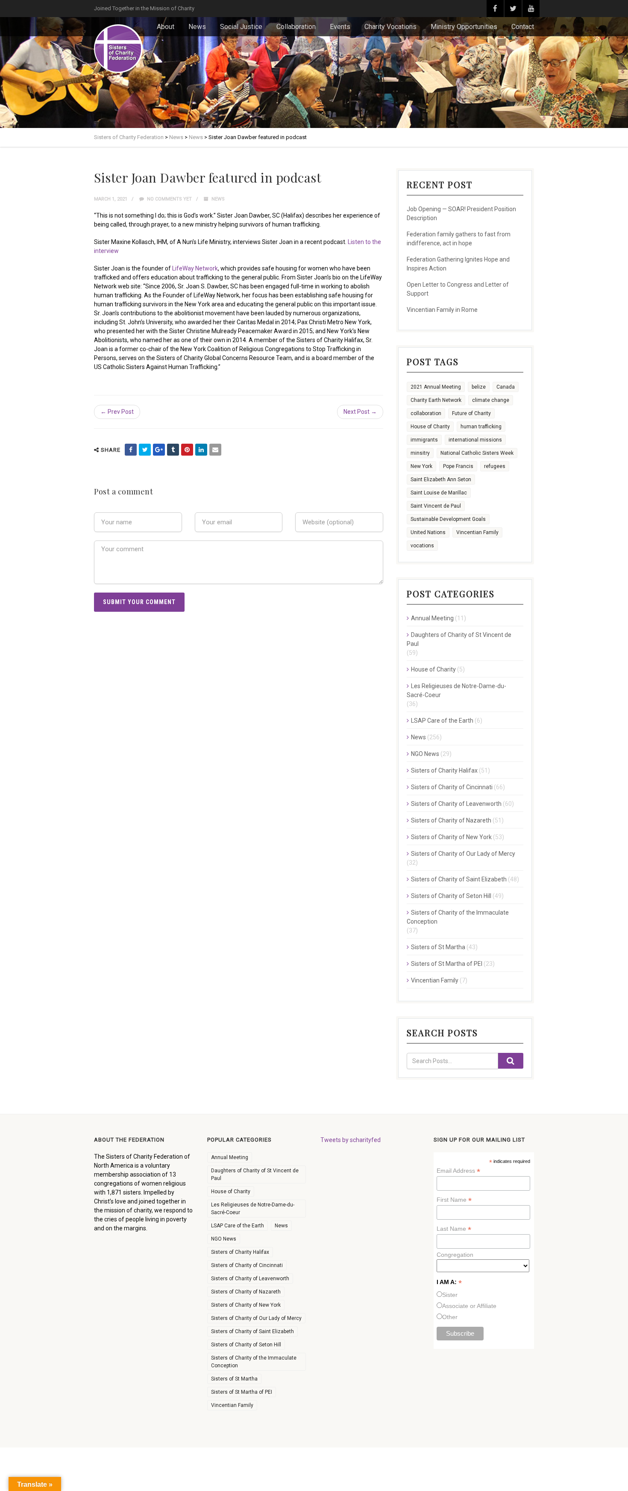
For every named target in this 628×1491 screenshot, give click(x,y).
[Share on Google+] (159, 450)
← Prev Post (117, 411)
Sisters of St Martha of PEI (446, 963)
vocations (422, 546)
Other (450, 1317)
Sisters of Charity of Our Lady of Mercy (463, 853)
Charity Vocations (390, 27)
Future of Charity (471, 413)
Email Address (458, 1171)
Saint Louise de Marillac (439, 493)
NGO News (425, 753)
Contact (522, 27)
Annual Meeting (432, 618)
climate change (490, 400)
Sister (450, 1294)
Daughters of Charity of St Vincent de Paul (459, 639)
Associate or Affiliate (469, 1305)
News (197, 27)
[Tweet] (145, 450)
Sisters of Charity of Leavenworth (456, 803)
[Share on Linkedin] (201, 450)
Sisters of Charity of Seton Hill (451, 895)
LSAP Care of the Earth (442, 720)
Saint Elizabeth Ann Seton (441, 479)
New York (421, 466)
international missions (475, 440)
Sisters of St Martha (438, 947)
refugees (494, 466)
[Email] (215, 450)
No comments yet (169, 199)
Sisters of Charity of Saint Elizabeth (459, 879)
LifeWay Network (195, 268)
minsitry (420, 453)
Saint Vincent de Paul (436, 506)
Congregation (455, 1254)
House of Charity (430, 427)
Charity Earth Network (436, 400)
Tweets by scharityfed (350, 1139)
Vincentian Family (477, 532)
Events (340, 27)
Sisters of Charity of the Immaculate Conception (458, 917)
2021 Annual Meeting (436, 387)
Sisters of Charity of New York (451, 837)
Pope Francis (458, 466)
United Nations (428, 532)
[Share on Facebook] (131, 450)
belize (479, 387)
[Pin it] (187, 450)
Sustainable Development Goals (448, 519)
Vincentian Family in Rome (442, 309)
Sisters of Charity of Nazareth (451, 820)
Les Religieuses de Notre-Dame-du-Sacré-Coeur (456, 690)
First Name (454, 1200)
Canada (505, 387)
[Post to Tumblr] (173, 450)
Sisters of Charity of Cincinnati (452, 787)
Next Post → (360, 411)
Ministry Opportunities (464, 27)
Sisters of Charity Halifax (444, 770)
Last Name (454, 1229)
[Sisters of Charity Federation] (118, 48)
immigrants (424, 440)
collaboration (426, 413)
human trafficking (481, 427)
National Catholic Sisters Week (477, 453)
